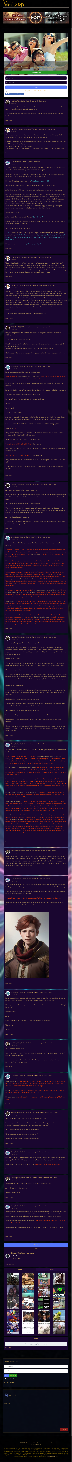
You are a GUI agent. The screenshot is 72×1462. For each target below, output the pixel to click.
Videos (52, 1269)
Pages (36, 1248)
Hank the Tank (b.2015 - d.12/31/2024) (22, 1253)
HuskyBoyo (14, 129)
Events (36, 1338)
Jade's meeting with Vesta (34, 992)
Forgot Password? (29, 91)
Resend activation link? (40, 91)
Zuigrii (13, 257)
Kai (12, 162)
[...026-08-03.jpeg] (27, 945)
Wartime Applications (39, 129)
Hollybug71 (15, 101)
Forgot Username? (20, 91)
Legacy (34, 101)
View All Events (9, 1348)
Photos (20, 1269)
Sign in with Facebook (15, 94)
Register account (36, 72)
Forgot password (9, 1382)
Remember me (11, 91)
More (36, 1245)
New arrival (43, 327)
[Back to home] (13, 3)
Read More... (9, 120)
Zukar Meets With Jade (33, 366)
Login (36, 87)
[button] (68, 4)
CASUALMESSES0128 (19, 327)
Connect (64, 1430)
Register (13, 1376)
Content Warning (51, 1456)
